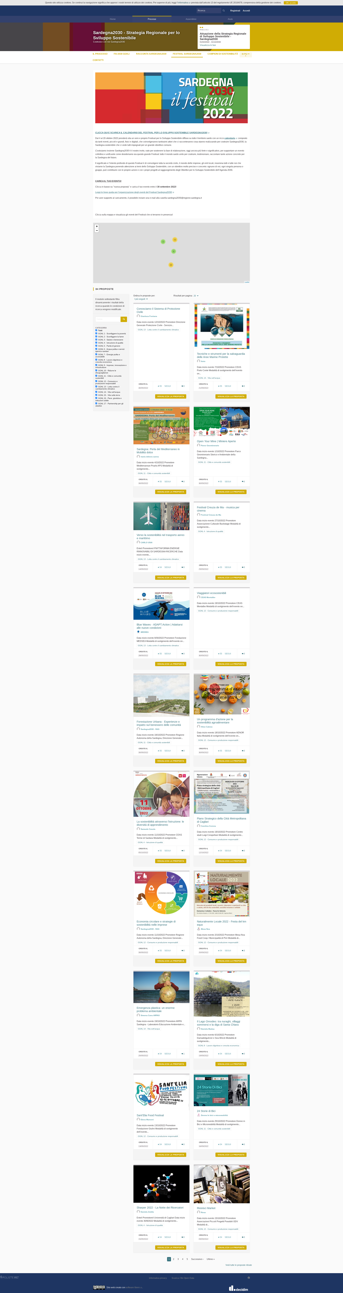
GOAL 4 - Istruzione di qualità (110, 343)
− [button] (97, 230)
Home (113, 19)
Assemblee (191, 19)
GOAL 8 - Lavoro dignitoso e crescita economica (108, 361)
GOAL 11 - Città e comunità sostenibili (108, 377)
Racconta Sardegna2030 (151, 54)
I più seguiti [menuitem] (139, 299)
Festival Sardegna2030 (187, 54)
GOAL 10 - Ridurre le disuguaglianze (105, 371)
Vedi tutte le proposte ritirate (238, 1265)
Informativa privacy (158, 1278)
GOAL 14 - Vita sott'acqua (109, 392)
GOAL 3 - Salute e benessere (110, 340)
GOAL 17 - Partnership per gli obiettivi (109, 404)
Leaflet (247, 282)
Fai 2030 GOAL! (122, 54)
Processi (152, 19)
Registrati (235, 11)
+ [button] (97, 226)
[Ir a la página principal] (97, 11)
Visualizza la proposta (171, 396)
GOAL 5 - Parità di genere (109, 346)
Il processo (100, 54)
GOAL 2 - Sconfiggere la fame (111, 337)
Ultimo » (211, 1259)
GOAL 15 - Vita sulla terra (109, 395)
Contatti (98, 60)
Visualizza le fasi (208, 45)
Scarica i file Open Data (183, 1278)
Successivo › (197, 1259)
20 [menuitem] (195, 296)
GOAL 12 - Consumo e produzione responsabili (106, 382)
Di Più (245, 54)
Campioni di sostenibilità (223, 54)
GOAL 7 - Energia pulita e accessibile (107, 355)
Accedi (246, 11)
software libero (134, 1287)
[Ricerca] (223, 10)
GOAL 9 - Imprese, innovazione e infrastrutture (110, 366)
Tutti (100, 330)
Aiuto (230, 19)
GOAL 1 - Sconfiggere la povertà (112, 333)
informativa (184, 2)
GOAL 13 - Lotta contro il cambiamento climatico (107, 388)
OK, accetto (291, 3)
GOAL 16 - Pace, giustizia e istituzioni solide (108, 399)
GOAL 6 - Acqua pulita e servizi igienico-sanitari (109, 350)
